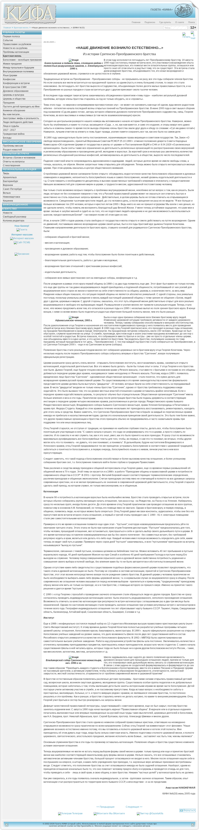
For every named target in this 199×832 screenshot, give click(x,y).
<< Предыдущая (105, 806)
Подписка (150, 22)
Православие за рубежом (17, 44)
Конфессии (9, 79)
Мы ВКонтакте (117, 813)
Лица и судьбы (11, 126)
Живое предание (12, 63)
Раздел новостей (12, 149)
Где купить (165, 22)
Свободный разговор (14, 216)
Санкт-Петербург (12, 189)
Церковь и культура (13, 95)
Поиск (191, 22)
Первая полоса (11, 36)
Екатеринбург (10, 181)
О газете (179, 22)
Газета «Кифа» (162, 9)
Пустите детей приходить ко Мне (21, 106)
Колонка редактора (13, 220)
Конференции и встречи (16, 83)
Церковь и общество (14, 98)
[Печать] (186, 34)
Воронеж (8, 185)
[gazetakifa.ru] (30, 23)
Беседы (7, 137)
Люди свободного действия (18, 122)
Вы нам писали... (12, 114)
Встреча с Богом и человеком (19, 157)
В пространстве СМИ (14, 87)
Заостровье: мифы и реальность (21, 118)
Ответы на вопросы (14, 161)
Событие (8, 40)
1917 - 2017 (9, 130)
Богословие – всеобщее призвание (22, 59)
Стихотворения (11, 165)
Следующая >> (134, 806)
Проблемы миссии (13, 145)
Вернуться (189, 810)
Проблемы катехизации (16, 52)
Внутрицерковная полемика (18, 71)
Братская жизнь (21, 28)
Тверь (6, 173)
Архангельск (10, 177)
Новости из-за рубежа (15, 48)
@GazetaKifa (156, 813)
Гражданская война (13, 134)
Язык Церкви (10, 75)
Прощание (9, 102)
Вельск (6, 193)
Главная (136, 22)
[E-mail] (193, 34)
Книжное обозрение (14, 110)
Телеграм (77, 813)
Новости (7, 212)
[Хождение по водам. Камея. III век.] (182, 16)
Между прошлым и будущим (18, 67)
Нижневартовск (11, 196)
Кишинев (8, 200)
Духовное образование (16, 91)
